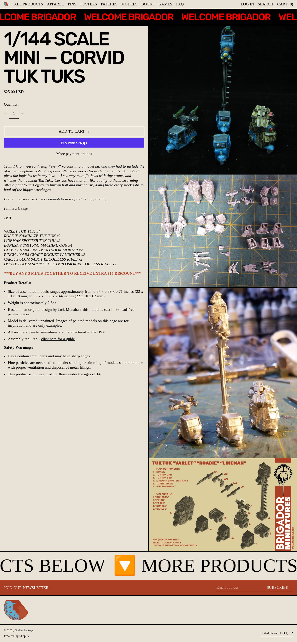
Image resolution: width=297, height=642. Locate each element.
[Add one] (22, 113)
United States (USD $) (274, 633)
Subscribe (277, 587)
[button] (265, 4)
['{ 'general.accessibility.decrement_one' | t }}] (5, 113)
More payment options (74, 154)
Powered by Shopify (16, 636)
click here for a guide (58, 339)
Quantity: (11, 104)
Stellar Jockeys (24, 630)
